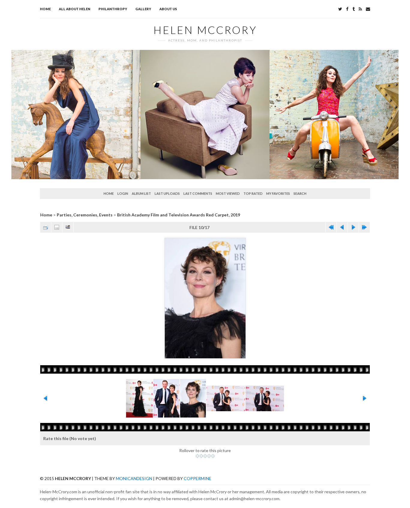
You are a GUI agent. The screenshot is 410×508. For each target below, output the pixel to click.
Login (122, 193)
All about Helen (74, 9)
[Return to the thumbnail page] (45, 227)
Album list (141, 193)
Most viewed (228, 193)
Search (300, 193)
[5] (213, 456)
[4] (209, 456)
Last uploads (167, 193)
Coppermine (197, 478)
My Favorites (278, 193)
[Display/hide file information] (56, 227)
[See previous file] (342, 227)
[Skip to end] (364, 227)
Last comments (197, 193)
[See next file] (353, 227)
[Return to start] (331, 227)
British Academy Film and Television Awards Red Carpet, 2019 (178, 214)
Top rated (253, 193)
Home (45, 9)
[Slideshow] (67, 227)
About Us (168, 9)
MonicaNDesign (134, 478)
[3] (205, 456)
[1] (197, 456)
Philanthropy (112, 9)
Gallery (143, 9)
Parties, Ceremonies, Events (85, 214)
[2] (201, 456)
